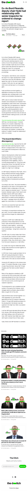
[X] (12, 477)
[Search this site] (24, 2)
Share (23, 34)
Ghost (17, 488)
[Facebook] (15, 477)
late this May (8, 144)
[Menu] (26, 2)
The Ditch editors (10, 34)
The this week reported (12, 120)
